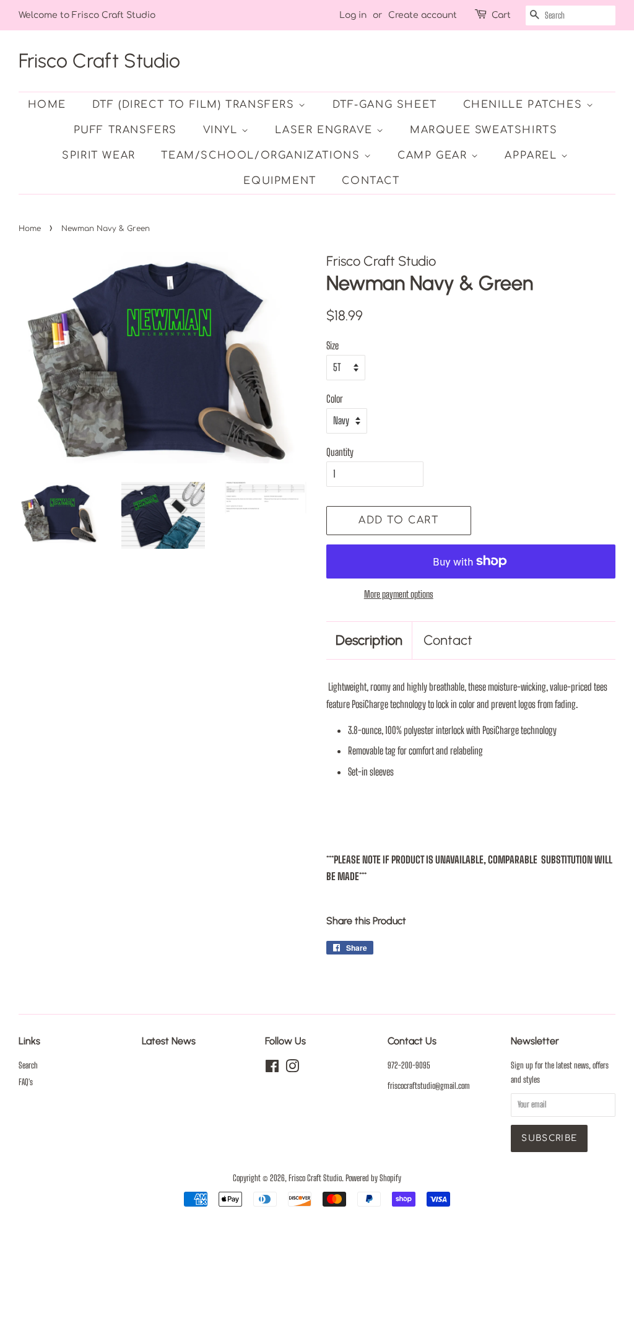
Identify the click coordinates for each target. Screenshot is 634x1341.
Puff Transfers (125, 130)
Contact (370, 180)
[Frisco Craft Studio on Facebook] (272, 1068)
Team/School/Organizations (262, 155)
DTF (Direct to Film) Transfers (195, 104)
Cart (501, 15)
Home (47, 104)
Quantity (340, 452)
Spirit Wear (99, 155)
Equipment (279, 180)
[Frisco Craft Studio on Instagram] (292, 1068)
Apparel (533, 155)
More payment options (398, 594)
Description (369, 640)
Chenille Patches (524, 104)
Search (28, 1065)
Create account (422, 15)
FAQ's (26, 1082)
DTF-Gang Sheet (384, 104)
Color (334, 398)
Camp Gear (434, 155)
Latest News (169, 1041)
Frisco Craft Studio (99, 60)
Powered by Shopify (373, 1178)
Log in (353, 15)
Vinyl (222, 130)
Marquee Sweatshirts (483, 130)
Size (332, 345)
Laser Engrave (325, 130)
